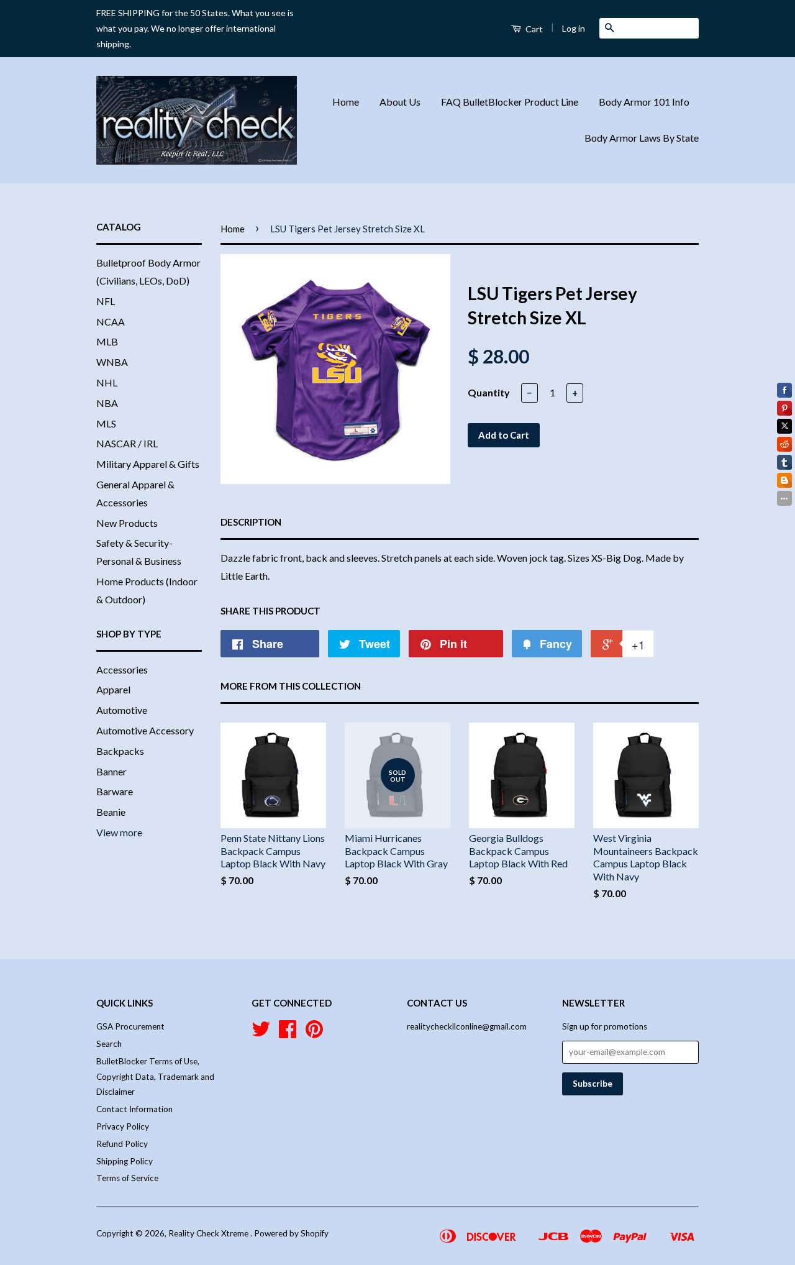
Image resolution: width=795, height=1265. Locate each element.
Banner (111, 771)
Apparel (113, 689)
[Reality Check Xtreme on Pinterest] (314, 1033)
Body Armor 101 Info (644, 101)
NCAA (110, 321)
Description (250, 521)
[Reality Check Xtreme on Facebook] (287, 1033)
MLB (107, 341)
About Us (399, 101)
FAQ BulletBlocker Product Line (509, 101)
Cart (533, 29)
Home (345, 101)
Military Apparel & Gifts (147, 464)
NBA (107, 403)
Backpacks (120, 751)
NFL (105, 301)
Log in (573, 28)
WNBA (112, 362)
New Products (127, 523)
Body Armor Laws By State (641, 138)
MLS (106, 423)
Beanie (110, 812)
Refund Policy (122, 1144)
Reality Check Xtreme (209, 1233)
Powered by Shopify (291, 1233)
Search (109, 1044)
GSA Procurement (130, 1026)
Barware (114, 791)
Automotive (121, 710)
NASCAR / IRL (127, 443)
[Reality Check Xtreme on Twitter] (261, 1033)
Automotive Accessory (145, 730)
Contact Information (134, 1109)
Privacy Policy (122, 1126)
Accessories (122, 669)
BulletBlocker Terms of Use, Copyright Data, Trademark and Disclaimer (155, 1076)
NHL (106, 382)
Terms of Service (127, 1178)
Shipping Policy (124, 1161)
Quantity (489, 392)
